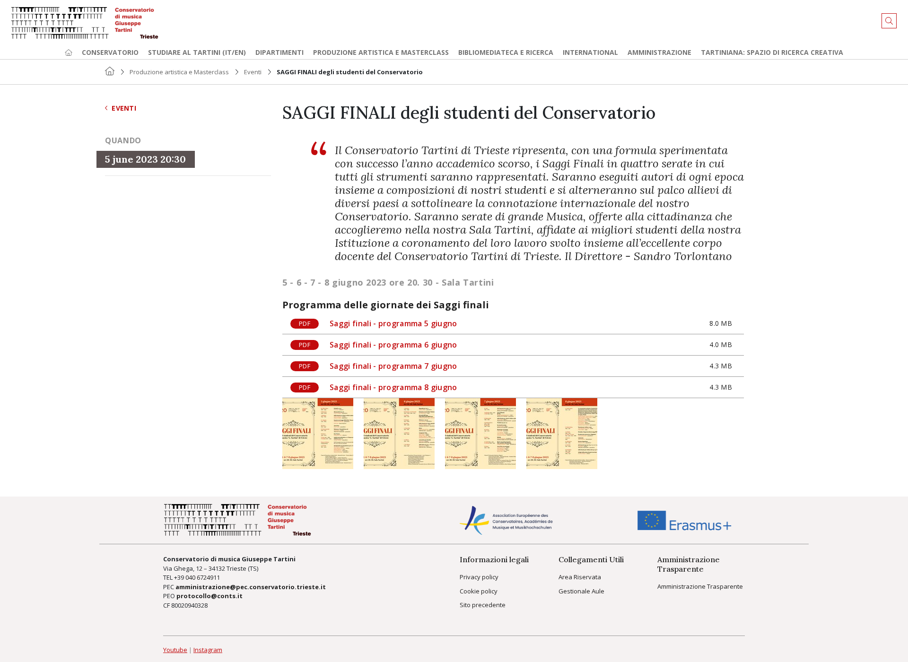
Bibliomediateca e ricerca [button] (505, 52)
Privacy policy (479, 577)
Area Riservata (580, 577)
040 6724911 (202, 577)
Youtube (175, 649)
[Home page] (68, 52)
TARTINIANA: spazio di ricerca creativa (772, 52)
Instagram (207, 649)
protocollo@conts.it (209, 596)
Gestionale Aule (581, 591)
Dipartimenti (279, 52)
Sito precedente (483, 605)
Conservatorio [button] (110, 52)
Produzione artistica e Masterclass (381, 52)
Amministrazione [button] (659, 52)
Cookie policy (479, 591)
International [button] (590, 52)
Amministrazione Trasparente (700, 586)
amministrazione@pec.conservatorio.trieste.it (250, 587)
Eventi (253, 72)
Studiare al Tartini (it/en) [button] (197, 52)
